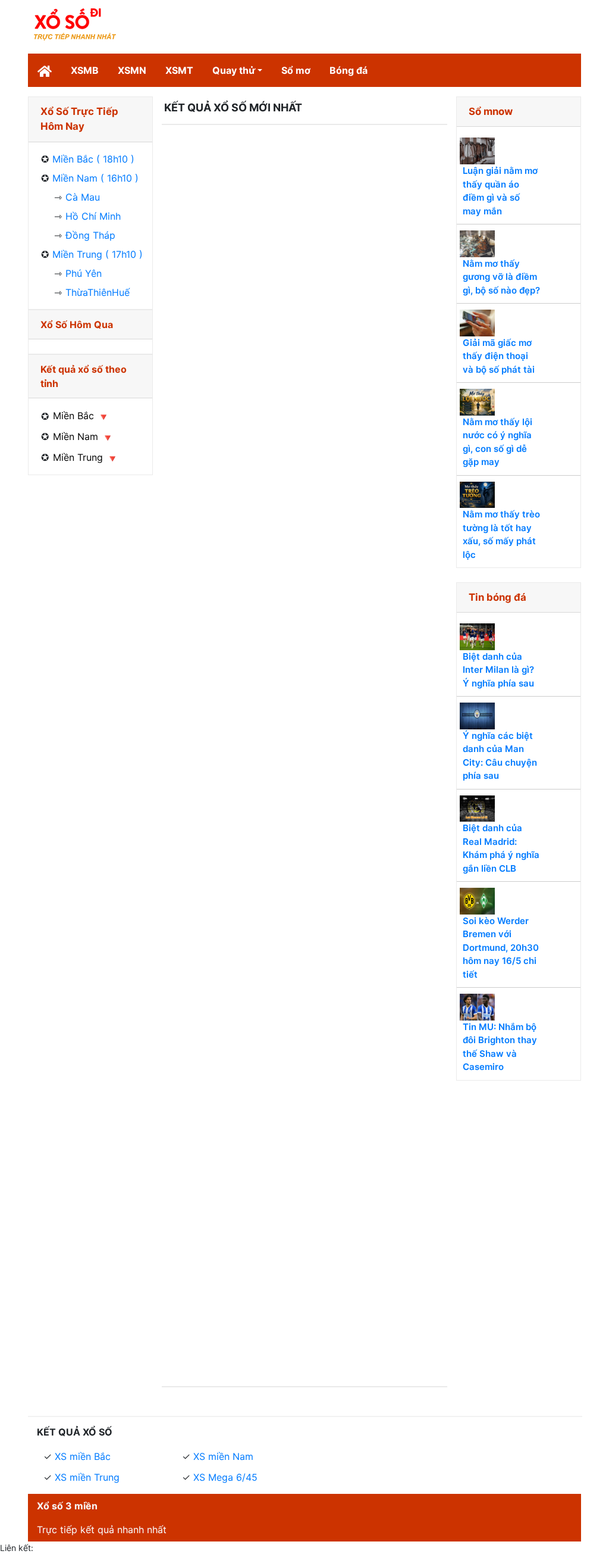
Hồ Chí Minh (93, 216)
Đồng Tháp (90, 235)
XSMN (132, 70)
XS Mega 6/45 (225, 1477)
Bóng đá (348, 70)
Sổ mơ (295, 70)
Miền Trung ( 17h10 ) (97, 254)
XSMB (85, 70)
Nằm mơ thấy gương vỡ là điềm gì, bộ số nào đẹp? (501, 277)
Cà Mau (82, 197)
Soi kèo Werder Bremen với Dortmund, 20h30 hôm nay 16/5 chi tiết (501, 947)
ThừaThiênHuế (97, 292)
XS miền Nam (223, 1456)
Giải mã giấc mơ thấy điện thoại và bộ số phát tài (499, 356)
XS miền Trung (87, 1477)
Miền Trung (78, 457)
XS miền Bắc (83, 1456)
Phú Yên (83, 273)
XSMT (179, 70)
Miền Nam (75, 436)
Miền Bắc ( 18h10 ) (93, 159)
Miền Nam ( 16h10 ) (95, 178)
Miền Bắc (73, 416)
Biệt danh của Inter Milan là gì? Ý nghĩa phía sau (498, 670)
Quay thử (233, 70)
